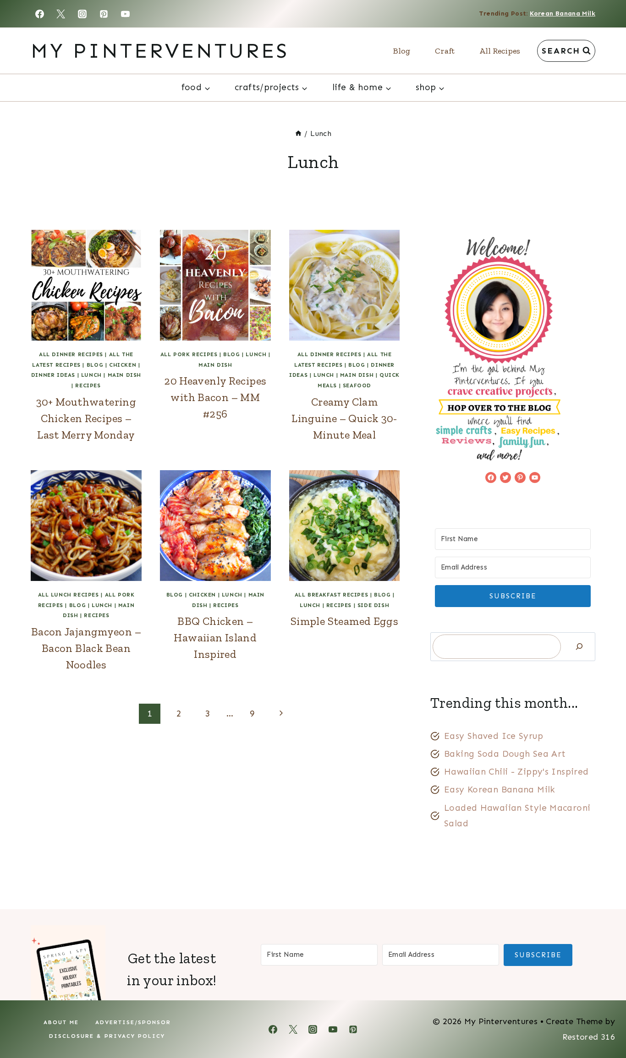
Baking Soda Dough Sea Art (505, 754)
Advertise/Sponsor (133, 1022)
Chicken (122, 365)
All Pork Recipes (189, 354)
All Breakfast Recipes (331, 594)
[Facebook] (39, 13)
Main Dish (124, 375)
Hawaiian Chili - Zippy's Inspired (516, 771)
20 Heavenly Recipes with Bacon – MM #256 (215, 397)
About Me (61, 1022)
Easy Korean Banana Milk (499, 789)
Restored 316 (588, 1037)
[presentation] (86, 285)
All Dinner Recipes (71, 354)
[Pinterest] (104, 13)
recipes (87, 385)
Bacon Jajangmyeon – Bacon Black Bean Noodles (86, 648)
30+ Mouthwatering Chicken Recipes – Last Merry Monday (86, 418)
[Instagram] (82, 13)
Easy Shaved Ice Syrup (493, 736)
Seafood (357, 385)
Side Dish (373, 605)
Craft (445, 51)
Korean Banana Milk (562, 13)
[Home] (298, 133)
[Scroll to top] (603, 1022)
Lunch (91, 375)
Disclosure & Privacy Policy (107, 1036)
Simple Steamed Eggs (344, 621)
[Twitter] (61, 13)
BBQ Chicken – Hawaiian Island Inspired (215, 637)
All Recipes (499, 51)
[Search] (579, 647)
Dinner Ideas (53, 375)
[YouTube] (125, 13)
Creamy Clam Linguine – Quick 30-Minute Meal (344, 418)
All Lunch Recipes (68, 594)
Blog (401, 51)
